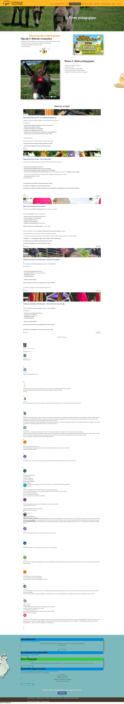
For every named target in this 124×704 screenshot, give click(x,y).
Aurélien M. (25, 560)
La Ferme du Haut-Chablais (29, 348)
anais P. (24, 444)
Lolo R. (24, 459)
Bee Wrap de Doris (105, 3)
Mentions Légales (40, 698)
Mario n (24, 517)
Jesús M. (25, 416)
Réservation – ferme (87, 3)
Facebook (62, 693)
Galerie (113, 3)
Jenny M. (25, 574)
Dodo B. (25, 531)
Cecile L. (25, 488)
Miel (67, 3)
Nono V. (25, 473)
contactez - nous (27, 684)
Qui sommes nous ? (59, 3)
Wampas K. (25, 589)
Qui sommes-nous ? (31, 698)
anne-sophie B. (26, 430)
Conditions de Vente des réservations (71, 698)
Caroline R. (25, 545)
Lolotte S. (25, 372)
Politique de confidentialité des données (53, 698)
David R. (25, 618)
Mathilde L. (25, 401)
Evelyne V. (25, 358)
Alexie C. (25, 387)
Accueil (52, 3)
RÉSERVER (26, 114)
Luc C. (24, 502)
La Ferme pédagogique (74, 3)
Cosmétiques (97, 3)
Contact (119, 3)
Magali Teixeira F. (27, 603)
